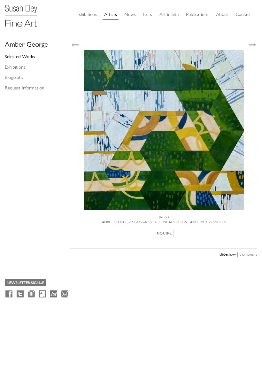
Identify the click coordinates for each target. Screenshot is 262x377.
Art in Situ (169, 14)
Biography (14, 77)
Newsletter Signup (25, 283)
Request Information (24, 88)
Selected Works (20, 56)
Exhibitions (86, 14)
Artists (110, 14)
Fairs (147, 14)
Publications (197, 14)
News (130, 14)
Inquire (164, 233)
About (222, 14)
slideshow (228, 254)
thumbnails (248, 254)
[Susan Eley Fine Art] (24, 13)
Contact (243, 14)
